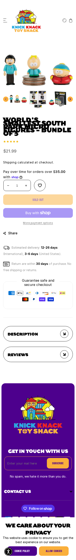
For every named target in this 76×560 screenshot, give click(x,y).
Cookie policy (22, 551)
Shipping (10, 162)
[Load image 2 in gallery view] (38, 99)
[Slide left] (5, 99)
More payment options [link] (38, 223)
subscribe (58, 463)
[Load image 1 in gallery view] (18, 99)
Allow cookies (54, 551)
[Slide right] (70, 99)
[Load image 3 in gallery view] (57, 99)
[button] (5, 20)
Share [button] (13, 233)
